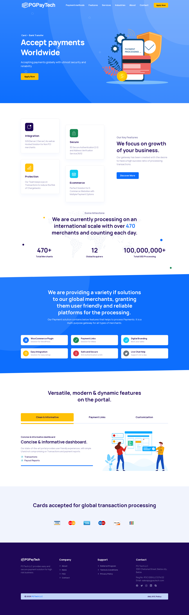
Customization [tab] (144, 417)
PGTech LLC (37, 596)
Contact (144, 5)
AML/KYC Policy (154, 596)
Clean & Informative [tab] (47, 417)
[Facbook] (137, 585)
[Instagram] (146, 585)
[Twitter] (142, 585)
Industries (120, 5)
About (132, 5)
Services (106, 5)
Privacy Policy (106, 574)
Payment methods (75, 5)
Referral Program (108, 566)
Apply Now (161, 5)
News (64, 570)
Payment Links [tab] (97, 417)
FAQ (63, 574)
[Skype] (156, 585)
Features (93, 5)
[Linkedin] (151, 585)
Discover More (127, 175)
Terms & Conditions (109, 570)
